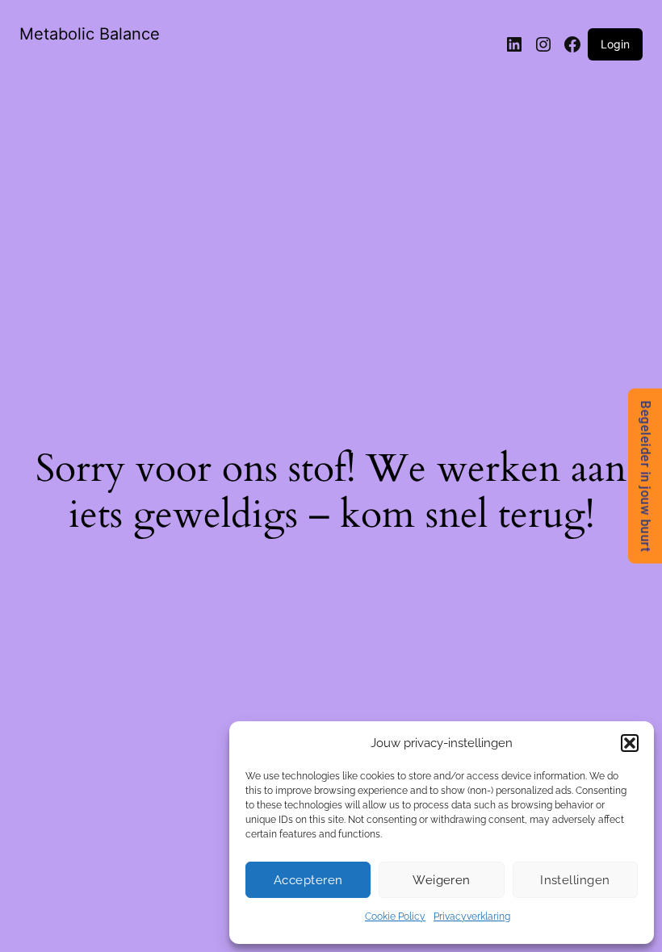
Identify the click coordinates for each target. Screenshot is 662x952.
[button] (630, 743)
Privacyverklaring (472, 916)
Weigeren (442, 880)
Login (615, 44)
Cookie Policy (395, 916)
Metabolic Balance (89, 34)
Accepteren (308, 880)
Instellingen (575, 880)
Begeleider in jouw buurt (645, 476)
